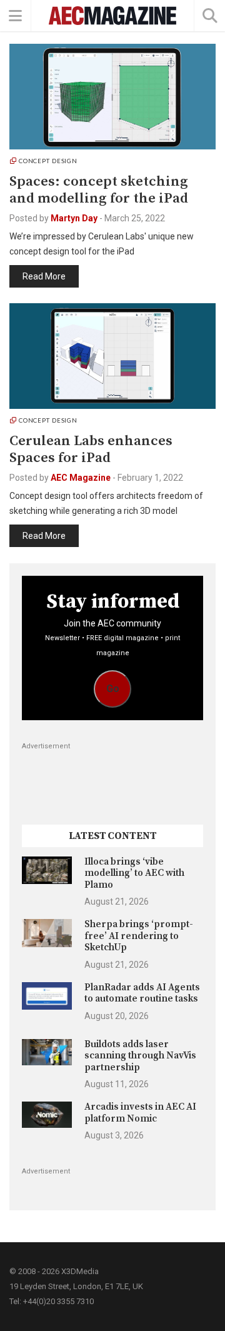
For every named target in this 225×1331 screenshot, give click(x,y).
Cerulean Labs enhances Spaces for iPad (90, 449)
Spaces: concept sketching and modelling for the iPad (98, 190)
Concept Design (48, 160)
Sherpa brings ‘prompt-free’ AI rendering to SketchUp (138, 935)
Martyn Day (74, 218)
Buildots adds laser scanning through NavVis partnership (140, 1055)
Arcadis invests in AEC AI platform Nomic (140, 1112)
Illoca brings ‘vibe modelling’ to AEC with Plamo (134, 873)
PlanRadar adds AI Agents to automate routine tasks (142, 993)
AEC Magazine (81, 478)
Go (112, 689)
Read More (44, 276)
